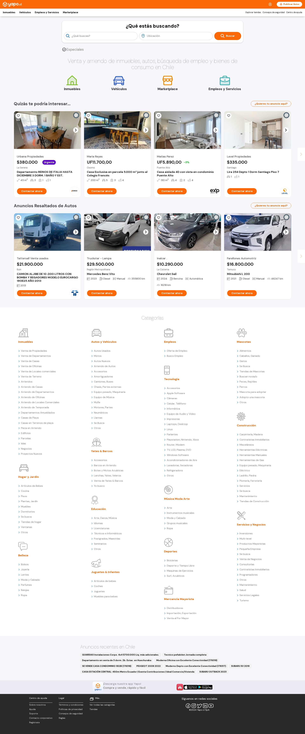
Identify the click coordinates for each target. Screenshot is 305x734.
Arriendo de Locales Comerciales (40, 402)
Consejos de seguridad (274, 12)
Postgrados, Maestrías (107, 538)
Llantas (98, 417)
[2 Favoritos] (18, 116)
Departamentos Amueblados (38, 412)
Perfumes (26, 585)
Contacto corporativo (40, 718)
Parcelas (26, 438)
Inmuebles (9, 12)
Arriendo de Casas (32, 387)
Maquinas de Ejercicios (180, 570)
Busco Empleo (175, 356)
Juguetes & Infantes (105, 572)
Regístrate (34, 722)
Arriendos (26, 381)
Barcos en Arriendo (105, 465)
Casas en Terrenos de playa (37, 423)
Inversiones (246, 533)
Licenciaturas (101, 528)
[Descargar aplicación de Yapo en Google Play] (205, 687)
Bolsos (25, 564)
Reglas (62, 718)
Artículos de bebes (105, 581)
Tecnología (171, 379)
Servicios (245, 486)
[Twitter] (199, 706)
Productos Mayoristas (252, 543)
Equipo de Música (104, 397)
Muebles (26, 506)
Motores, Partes (103, 407)
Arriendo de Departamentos (37, 392)
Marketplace (70, 12)
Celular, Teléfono (176, 403)
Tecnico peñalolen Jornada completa (185, 654)
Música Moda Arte (177, 499)
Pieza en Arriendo (31, 428)
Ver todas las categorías (102, 704)
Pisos (24, 496)
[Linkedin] (205, 706)
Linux (170, 429)
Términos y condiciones (71, 704)
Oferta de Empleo (177, 350)
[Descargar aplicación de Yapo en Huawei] (179, 687)
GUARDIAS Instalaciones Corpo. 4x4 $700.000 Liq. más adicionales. (120, 654)
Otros (24, 532)
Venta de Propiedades (34, 350)
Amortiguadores (103, 376)
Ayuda (32, 709)
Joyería (25, 569)
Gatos (243, 361)
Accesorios (100, 371)
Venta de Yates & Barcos (108, 480)
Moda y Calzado (30, 579)
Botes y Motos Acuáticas (108, 470)
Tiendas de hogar (31, 522)
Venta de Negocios (251, 559)
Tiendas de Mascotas (252, 371)
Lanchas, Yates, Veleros (107, 475)
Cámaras (172, 398)
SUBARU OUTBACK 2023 (213, 671)
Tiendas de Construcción (254, 501)
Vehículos (25, 12)
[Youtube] (211, 706)
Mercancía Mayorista (179, 599)
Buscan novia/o (248, 376)
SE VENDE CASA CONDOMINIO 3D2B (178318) (106, 666)
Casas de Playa (30, 417)
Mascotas (244, 342)
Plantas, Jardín (29, 501)
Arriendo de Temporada (35, 407)
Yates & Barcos (101, 451)
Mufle (97, 402)
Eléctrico (245, 470)
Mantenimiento (248, 496)
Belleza (23, 555)
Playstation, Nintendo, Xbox (183, 439)
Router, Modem (176, 444)
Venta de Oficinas (31, 366)
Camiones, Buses (103, 381)
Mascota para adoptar (253, 392)
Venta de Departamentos (36, 356)
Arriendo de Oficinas (33, 397)
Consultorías (247, 564)
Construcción (246, 425)
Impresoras (173, 419)
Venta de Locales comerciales (38, 371)
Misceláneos (247, 444)
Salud (243, 590)
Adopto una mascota (252, 397)
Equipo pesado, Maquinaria (109, 392)
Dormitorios (28, 511)
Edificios (26, 433)
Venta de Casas (30, 361)
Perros (243, 387)
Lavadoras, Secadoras (180, 465)
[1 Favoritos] (158, 218)
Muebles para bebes (106, 596)
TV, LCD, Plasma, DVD (179, 449)
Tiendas (94, 709)
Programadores (249, 574)
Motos (98, 356)
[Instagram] (194, 706)
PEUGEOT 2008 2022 (148, 666)
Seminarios (100, 543)
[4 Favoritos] (158, 116)
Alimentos (245, 350)
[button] (75, 130)
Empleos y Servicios (47, 12)
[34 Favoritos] (228, 116)
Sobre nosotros (37, 704)
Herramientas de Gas (252, 460)
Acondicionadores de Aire (182, 460)
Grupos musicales (177, 523)
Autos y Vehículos (103, 342)
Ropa (24, 595)
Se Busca (99, 423)
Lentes (25, 574)
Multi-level (245, 538)
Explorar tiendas (253, 12)
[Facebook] (188, 706)
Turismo (244, 600)
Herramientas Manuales (253, 455)
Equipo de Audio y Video (181, 414)
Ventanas (26, 527)
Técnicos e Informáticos (108, 533)
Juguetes (99, 591)
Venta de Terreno (31, 376)
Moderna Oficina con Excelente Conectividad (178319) (186, 660)
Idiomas (98, 523)
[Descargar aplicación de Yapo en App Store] (190, 687)
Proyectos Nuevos (31, 453)
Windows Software (178, 455)
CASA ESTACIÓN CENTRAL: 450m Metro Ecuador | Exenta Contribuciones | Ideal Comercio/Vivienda (138, 671)
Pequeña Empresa (250, 549)
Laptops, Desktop (177, 424)
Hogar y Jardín (28, 477)
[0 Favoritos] (88, 218)
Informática (173, 408)
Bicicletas (172, 560)
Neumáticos (101, 412)
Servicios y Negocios (251, 524)
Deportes (170, 551)
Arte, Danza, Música (105, 518)
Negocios (26, 448)
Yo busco (99, 486)
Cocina (25, 491)
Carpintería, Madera (251, 434)
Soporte (33, 713)
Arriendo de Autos (104, 366)
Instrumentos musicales (180, 513)
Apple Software (176, 393)
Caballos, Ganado (250, 356)
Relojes (25, 590)
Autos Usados (102, 350)
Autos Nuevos (102, 361)
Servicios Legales (249, 595)
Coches (98, 586)
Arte (169, 507)
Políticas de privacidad (70, 709)
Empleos (170, 342)
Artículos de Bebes (32, 486)
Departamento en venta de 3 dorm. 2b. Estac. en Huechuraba (116, 660)
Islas (23, 443)
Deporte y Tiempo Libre (180, 565)
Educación (98, 509)
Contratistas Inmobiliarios (254, 439)
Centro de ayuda (294, 12)
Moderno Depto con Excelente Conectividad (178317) (196, 666)
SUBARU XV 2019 (240, 666)
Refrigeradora (175, 470)
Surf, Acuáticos (175, 575)
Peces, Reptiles (248, 381)
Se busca (26, 516)
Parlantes (172, 434)
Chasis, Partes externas (107, 387)
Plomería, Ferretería (251, 480)
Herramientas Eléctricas (253, 449)
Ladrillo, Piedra (248, 475)
